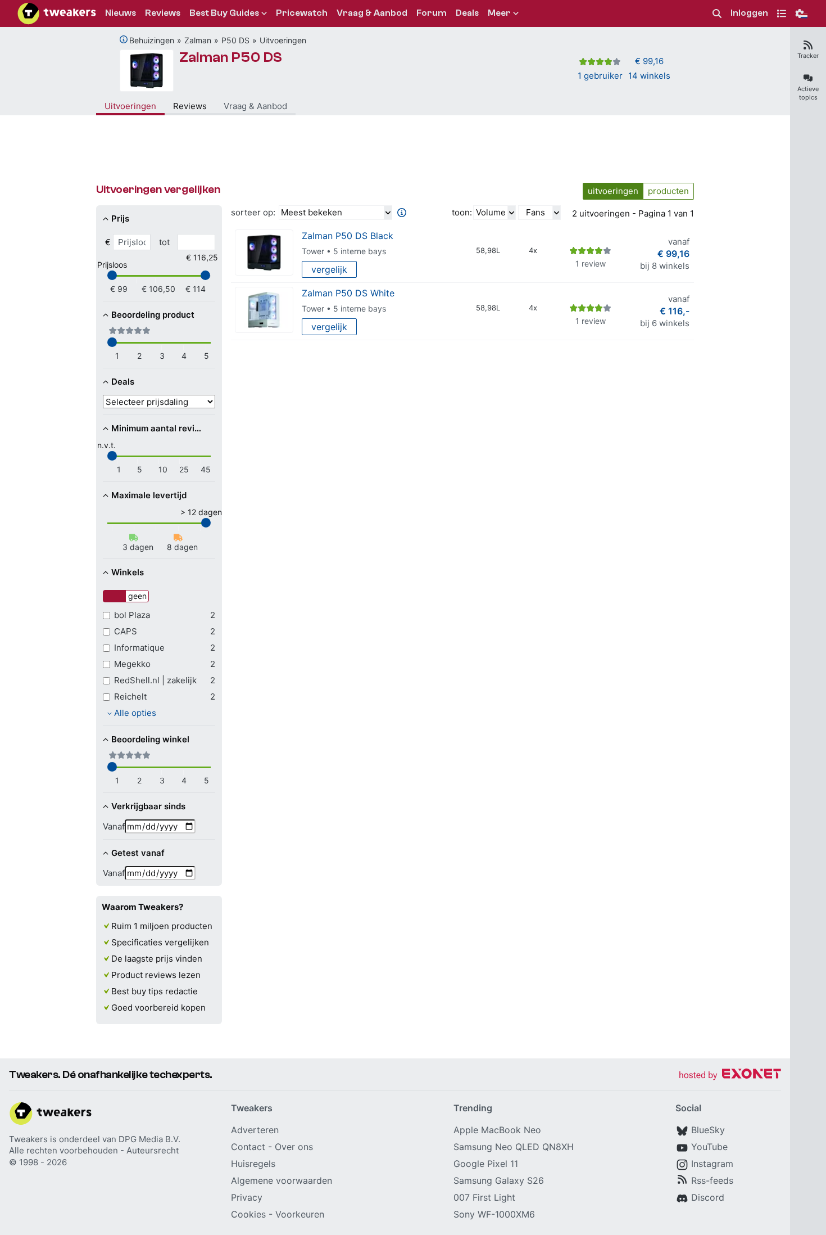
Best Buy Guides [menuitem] (224, 13)
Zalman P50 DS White (348, 293)
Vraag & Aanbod (255, 106)
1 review (590, 263)
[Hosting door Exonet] (730, 1075)
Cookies (248, 1214)
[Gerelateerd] (124, 39)
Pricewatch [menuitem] (302, 13)
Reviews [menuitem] (162, 13)
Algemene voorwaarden (281, 1180)
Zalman (197, 40)
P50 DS (235, 40)
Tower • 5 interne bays (344, 251)
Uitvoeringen (283, 40)
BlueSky (708, 1129)
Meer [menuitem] (499, 13)
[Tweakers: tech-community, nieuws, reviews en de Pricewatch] (57, 13)
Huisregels (253, 1163)
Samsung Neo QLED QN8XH (513, 1146)
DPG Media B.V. (149, 1139)
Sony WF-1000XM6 (494, 1214)
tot (164, 242)
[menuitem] (717, 14)
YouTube (709, 1146)
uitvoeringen (613, 191)
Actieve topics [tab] (808, 93)
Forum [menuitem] (431, 13)
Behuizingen (151, 40)
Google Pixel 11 (485, 1163)
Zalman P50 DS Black (347, 235)
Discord (707, 1197)
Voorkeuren (299, 1214)
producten (668, 191)
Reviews (190, 106)
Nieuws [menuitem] (120, 13)
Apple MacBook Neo (497, 1129)
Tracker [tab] (808, 56)
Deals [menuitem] (467, 13)
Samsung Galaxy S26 (498, 1180)
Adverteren (255, 1129)
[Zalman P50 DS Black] (264, 253)
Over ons (294, 1146)
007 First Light (484, 1197)
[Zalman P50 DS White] (264, 310)
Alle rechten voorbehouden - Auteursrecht (94, 1150)
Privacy (246, 1197)
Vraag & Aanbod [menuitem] (372, 13)
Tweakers (28, 1139)
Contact (248, 1146)
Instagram (712, 1163)
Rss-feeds (712, 1180)
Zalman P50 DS (230, 57)
